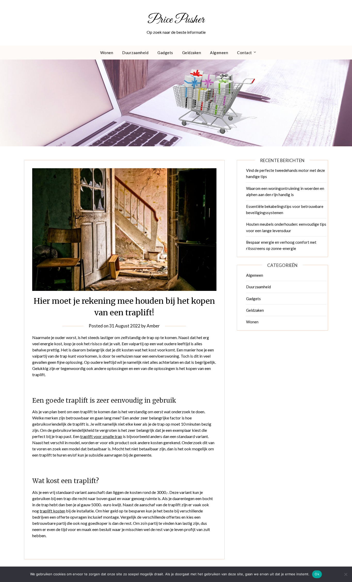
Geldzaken (191, 52)
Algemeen (219, 52)
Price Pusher (176, 20)
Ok (317, 574)
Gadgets (165, 52)
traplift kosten (52, 510)
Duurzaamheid (135, 52)
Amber (153, 325)
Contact (244, 52)
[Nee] (345, 574)
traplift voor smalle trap (101, 436)
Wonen (106, 52)
